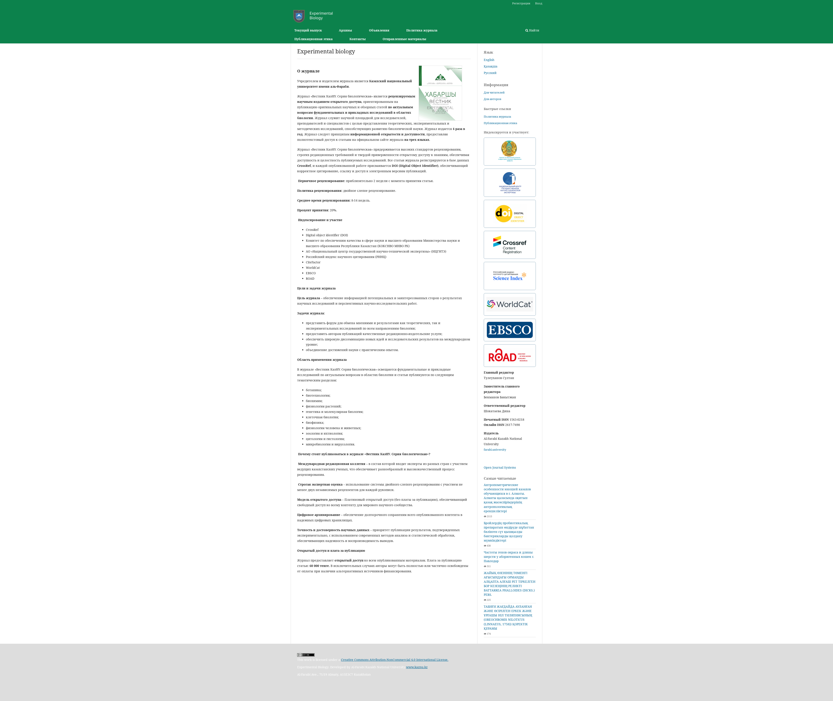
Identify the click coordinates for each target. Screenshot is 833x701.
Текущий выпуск (308, 30)
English (489, 60)
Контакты (357, 39)
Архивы (345, 30)
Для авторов (492, 99)
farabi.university (495, 449)
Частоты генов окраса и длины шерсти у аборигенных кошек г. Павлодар (509, 556)
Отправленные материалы (404, 39)
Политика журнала (421, 30)
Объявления (379, 30)
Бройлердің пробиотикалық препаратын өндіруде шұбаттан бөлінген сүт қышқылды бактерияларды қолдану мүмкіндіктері (509, 531)
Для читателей (494, 92)
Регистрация (521, 3)
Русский (490, 73)
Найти (533, 30)
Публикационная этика (313, 39)
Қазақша (490, 66)
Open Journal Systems (500, 467)
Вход (538, 3)
